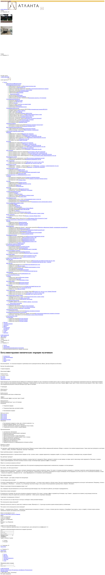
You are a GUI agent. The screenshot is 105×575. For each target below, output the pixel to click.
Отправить (3, 536)
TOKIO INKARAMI (24, 209)
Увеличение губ (21, 87)
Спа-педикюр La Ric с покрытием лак (37, 153)
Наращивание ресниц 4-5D (29, 241)
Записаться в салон (5, 379)
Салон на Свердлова (6, 514)
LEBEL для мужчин (25, 298)
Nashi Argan (19, 206)
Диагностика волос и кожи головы (35, 213)
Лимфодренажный (24, 269)
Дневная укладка (22, 182)
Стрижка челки (22, 180)
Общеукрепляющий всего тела (32, 264)
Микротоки (19, 105)
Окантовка (18, 278)
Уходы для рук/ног (10, 290)
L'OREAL (17, 210)
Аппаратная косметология (12, 108)
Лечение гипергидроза (26, 90)
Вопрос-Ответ (6, 360)
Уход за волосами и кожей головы (14, 295)
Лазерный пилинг (23, 122)
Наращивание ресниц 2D (28, 239)
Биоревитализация (23, 91)
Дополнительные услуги (12, 168)
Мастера (5, 322)
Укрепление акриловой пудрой (32, 172)
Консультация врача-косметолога (14, 127)
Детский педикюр (23, 319)
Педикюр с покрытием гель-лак (33, 145)
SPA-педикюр (9, 150)
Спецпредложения (7, 323)
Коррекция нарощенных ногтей (33, 159)
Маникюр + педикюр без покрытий (36, 167)
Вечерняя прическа (24, 188)
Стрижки (8, 176)
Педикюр (8, 141)
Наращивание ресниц (11, 235)
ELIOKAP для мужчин (26, 299)
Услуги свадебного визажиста (13, 245)
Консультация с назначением (31, 129)
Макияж (8, 221)
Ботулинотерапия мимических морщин (38, 88)
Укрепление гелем (23, 171)
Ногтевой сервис (20, 131)
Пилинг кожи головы (25, 212)
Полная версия (28, 570)
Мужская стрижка (24, 277)
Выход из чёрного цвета (28, 195)
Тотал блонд (19, 194)
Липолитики (19, 95)
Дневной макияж (22, 222)
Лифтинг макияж (23, 224)
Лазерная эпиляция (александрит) (35, 124)
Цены (4, 361)
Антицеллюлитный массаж (30, 271)
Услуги (5, 82)
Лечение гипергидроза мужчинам (34, 314)
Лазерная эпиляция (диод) (29, 126)
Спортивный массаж (26, 287)
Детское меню (9, 317)
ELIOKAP (17, 205)
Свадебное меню (19, 244)
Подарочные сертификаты (18, 570)
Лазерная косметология (12, 309)
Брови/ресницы (10, 226)
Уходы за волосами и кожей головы (15, 203)
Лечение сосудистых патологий (33, 118)
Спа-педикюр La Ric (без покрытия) (36, 151)
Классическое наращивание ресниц (35, 236)
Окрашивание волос (11, 197)
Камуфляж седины (24, 280)
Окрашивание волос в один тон (33, 199)
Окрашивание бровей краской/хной (35, 230)
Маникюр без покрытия (27, 133)
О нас (4, 331)
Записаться (3, 546)
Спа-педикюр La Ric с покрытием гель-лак (41, 154)
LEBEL (15, 204)
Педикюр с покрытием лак (29, 144)
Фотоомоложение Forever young (34, 114)
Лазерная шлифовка (25, 120)
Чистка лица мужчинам (28, 305)
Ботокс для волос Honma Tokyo (33, 215)
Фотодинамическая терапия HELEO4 (38, 109)
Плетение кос (20, 186)
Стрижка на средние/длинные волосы (38, 178)
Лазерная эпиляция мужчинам (32, 310)
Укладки (8, 181)
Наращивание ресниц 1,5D (29, 237)
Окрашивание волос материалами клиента (41, 201)
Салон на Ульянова (15, 514)
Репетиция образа (23, 247)
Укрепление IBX (22, 173)
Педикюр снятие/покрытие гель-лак (36, 146)
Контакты (5, 332)
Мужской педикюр (23, 283)
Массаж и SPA (18, 258)
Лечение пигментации (26, 117)
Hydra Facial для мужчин (16, 303)
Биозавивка (9, 217)
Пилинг (16, 103)
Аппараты (5, 325)
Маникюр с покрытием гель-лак (33, 136)
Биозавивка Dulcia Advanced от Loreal (38, 218)
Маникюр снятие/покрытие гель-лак (37, 137)
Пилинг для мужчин (25, 308)
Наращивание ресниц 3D (28, 240)
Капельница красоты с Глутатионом (37, 97)
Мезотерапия (20, 92)
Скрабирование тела (25, 273)
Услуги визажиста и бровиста (29, 219)
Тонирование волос (24, 200)
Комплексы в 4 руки (11, 164)
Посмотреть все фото (6, 419)
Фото (4, 358)
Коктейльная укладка (26, 183)
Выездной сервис (10, 254)
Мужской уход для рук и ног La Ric (35, 292)
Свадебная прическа (25, 251)
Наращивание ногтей (11, 156)
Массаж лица (9, 259)
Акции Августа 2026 (6, 1)
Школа (5, 326)
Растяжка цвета (22, 196)
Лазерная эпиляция (11, 123)
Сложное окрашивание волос (13, 191)
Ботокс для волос (10, 214)
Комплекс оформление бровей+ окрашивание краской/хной (52, 227)
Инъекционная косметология (13, 84)
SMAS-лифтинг (21, 110)
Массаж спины (21, 265)
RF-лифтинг (19, 112)
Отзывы (5, 330)
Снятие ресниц (21, 242)
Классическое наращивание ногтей (35, 158)
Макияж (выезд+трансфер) (30, 249)
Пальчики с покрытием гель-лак (33, 149)
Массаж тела (9, 263)
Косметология (17, 83)
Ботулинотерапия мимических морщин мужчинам (47, 313)
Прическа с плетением (26, 190)
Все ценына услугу (3, 377)
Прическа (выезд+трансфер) (31, 253)
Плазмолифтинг (22, 96)
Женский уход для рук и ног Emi (34, 163)
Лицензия (5, 559)
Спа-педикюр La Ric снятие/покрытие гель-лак (44, 155)
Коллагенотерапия (14, 94)
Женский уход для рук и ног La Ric (35, 162)
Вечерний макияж (23, 223)
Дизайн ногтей (21, 169)
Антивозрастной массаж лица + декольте (41, 262)
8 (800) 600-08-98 (5, 335)
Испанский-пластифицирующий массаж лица (43, 260)
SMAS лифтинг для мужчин (31, 301)
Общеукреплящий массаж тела (33, 286)
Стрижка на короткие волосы (32, 177)
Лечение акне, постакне (28, 119)
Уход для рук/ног (10, 160)
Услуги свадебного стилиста (13, 250)
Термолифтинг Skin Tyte (28, 115)
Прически (8, 187)
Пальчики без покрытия (28, 147)
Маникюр (8, 132)
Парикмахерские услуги (25, 174)
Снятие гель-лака (23, 140)
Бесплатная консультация (29, 128)
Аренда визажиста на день (30, 255)
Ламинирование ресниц (27, 233)
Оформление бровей (25, 228)
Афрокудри (18, 185)
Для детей (14, 316)
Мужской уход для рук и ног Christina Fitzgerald (44, 291)
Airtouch (16, 192)
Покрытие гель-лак (24, 138)
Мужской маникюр (24, 282)
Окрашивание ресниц (25, 231)
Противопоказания (8, 357)
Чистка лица (20, 100)
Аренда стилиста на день (29, 256)
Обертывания (9, 272)
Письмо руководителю (6, 570)
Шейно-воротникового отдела (32, 267)
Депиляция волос (22, 106)
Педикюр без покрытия (27, 142)
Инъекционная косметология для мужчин (16, 312)
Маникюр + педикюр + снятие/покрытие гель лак (46, 165)
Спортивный (20, 268)
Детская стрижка (23, 321)
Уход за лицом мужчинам (29, 307)
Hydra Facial (19, 101)
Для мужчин (16, 274)
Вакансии (5, 556)
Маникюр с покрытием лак (30, 135)
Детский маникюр (23, 318)
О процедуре (6, 356)
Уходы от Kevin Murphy (27, 208)
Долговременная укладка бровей (34, 232)
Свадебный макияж (25, 246)
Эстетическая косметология (13, 99)
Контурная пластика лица (29, 86)
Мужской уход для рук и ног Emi (34, 294)
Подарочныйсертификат (6, 328)
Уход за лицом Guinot (25, 104)
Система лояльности (8, 558)
